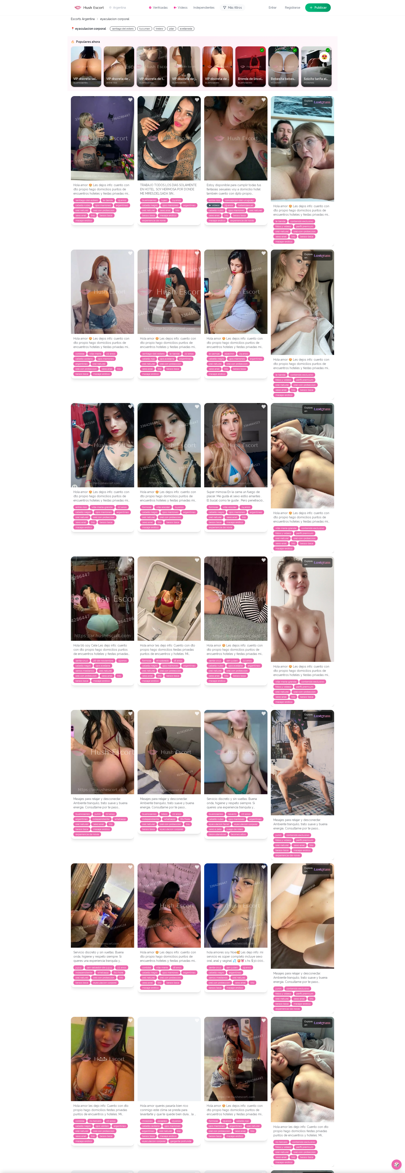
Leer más (134, 591)
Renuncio (192, 608)
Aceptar (210, 608)
